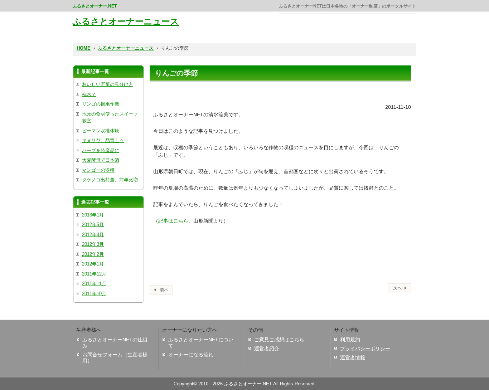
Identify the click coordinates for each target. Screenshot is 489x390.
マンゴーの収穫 (98, 170)
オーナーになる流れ (190, 354)
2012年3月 (93, 244)
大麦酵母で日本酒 (100, 160)
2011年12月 (94, 274)
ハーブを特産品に (100, 150)
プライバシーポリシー (365, 348)
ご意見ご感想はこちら (279, 339)
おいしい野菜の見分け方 (107, 84)
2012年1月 (93, 264)
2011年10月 (94, 293)
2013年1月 (93, 215)
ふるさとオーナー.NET (95, 6)
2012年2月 (93, 254)
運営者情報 (352, 357)
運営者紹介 (266, 348)
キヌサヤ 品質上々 (103, 140)
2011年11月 (94, 283)
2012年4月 (93, 234)
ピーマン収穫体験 (100, 130)
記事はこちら (173, 221)
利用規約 (350, 339)
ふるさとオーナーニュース (126, 21)
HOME (84, 48)
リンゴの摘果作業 (100, 104)
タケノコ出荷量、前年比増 (110, 179)
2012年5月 (93, 224)
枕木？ (89, 94)
